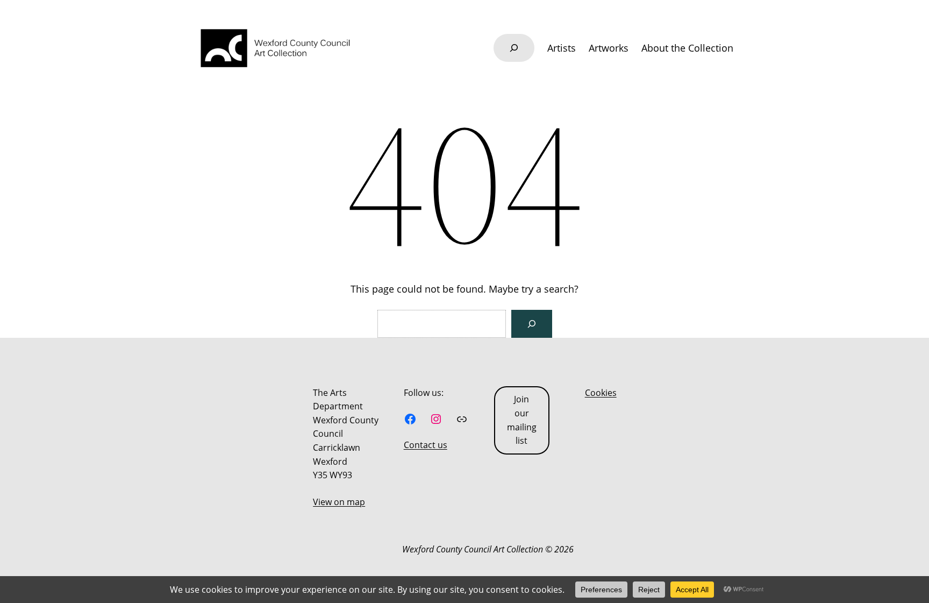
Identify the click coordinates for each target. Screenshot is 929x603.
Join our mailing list (522, 419)
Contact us (425, 445)
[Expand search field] (514, 48)
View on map (339, 502)
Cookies (601, 393)
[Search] (531, 324)
